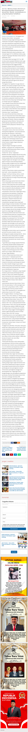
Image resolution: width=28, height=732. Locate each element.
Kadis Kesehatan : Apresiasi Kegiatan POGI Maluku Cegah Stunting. (16, 467)
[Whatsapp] (19, 455)
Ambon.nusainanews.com (8, 36)
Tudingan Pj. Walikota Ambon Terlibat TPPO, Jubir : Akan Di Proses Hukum (7, 448)
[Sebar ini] (3, 455)
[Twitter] (15, 443)
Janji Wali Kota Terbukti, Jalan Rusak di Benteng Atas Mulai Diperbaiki (16, 484)
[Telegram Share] (15, 455)
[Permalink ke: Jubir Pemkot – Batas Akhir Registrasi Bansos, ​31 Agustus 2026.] (5, 473)
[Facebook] (12, 443)
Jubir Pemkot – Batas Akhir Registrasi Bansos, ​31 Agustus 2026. (16, 473)
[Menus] (26, 1)
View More (14, 552)
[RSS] (18, 443)
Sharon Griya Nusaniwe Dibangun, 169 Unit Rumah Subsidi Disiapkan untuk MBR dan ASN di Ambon (17, 489)
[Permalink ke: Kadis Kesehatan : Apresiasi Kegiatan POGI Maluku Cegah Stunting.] (5, 467)
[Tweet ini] (7, 455)
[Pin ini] (11, 455)
